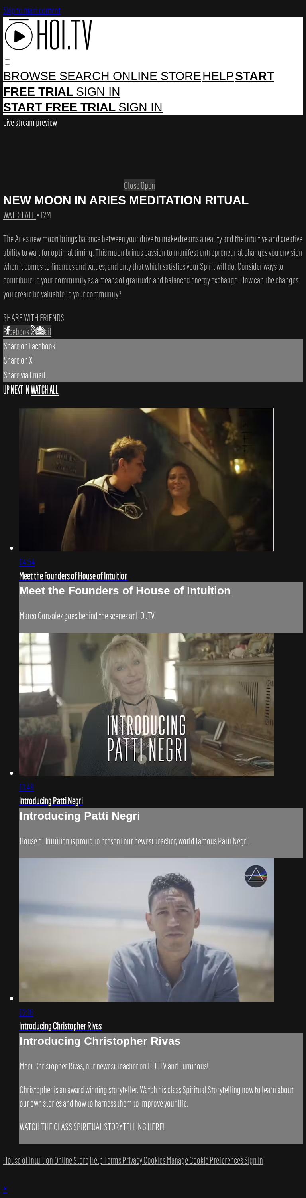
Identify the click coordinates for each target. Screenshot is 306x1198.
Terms (113, 1160)
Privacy (132, 1160)
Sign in (98, 91)
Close (132, 185)
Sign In (140, 107)
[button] (7, 62)
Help (218, 76)
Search (86, 76)
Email (43, 331)
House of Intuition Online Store (45, 1160)
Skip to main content (32, 10)
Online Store (157, 76)
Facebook (17, 331)
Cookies (155, 1160)
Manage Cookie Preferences (205, 1160)
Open (148, 185)
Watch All (19, 215)
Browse (31, 76)
